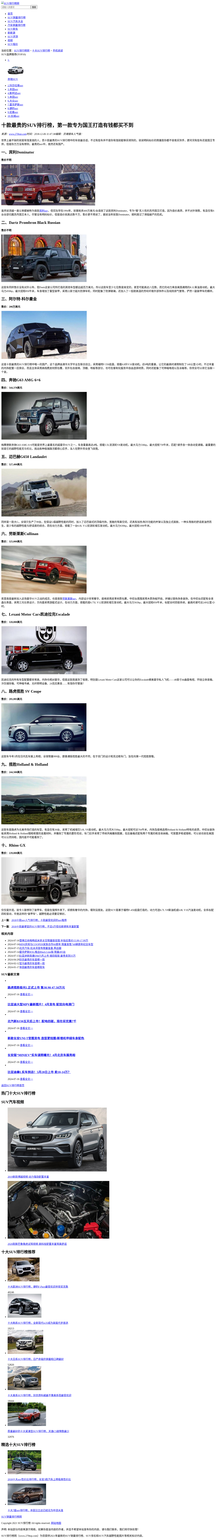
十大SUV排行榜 (41, 50)
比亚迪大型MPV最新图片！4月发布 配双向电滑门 (41, 1004)
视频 (10, 40)
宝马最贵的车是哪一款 (32, 963)
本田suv (13, 97)
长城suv (13, 116)
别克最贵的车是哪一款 (32, 959)
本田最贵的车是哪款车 (32, 967)
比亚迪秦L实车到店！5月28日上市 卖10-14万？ (39, 1072)
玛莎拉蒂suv (15, 85)
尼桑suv (13, 112)
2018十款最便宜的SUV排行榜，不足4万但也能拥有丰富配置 (45, 926)
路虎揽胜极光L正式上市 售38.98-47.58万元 (36, 987)
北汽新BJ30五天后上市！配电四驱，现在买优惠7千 (42, 1021)
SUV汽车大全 (15, 21)
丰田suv (13, 89)
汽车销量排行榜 (16, 25)
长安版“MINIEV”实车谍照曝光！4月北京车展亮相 (41, 1055)
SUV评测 (13, 36)
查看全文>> (26, 994)
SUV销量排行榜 (17, 17)
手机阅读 (58, 50)
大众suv (13, 100)
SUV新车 (13, 29)
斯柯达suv (14, 93)
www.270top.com (18, 134)
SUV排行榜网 (21, 50)
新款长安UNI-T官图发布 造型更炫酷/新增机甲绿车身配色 (46, 1038)
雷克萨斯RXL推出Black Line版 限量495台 (42, 952)
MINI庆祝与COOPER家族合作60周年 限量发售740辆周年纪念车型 (56, 944)
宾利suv (43, 210)
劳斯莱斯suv (69, 598)
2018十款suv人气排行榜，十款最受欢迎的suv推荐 (39, 920)
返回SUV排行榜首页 (12, 1085)
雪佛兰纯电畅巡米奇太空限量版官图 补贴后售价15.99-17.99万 (53, 940)
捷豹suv (13, 108)
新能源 (11, 32)
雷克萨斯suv (15, 104)
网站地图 (56, 1523)
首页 (10, 13)
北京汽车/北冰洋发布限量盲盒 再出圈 (40, 948)
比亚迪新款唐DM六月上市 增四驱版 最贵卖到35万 (47, 955)
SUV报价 (13, 44)
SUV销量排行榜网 (11, 1516)
